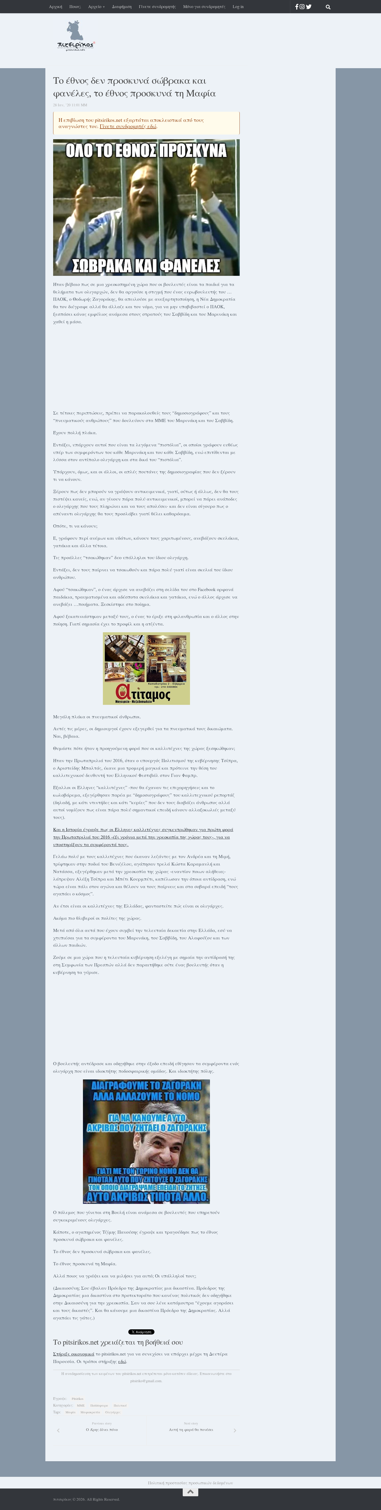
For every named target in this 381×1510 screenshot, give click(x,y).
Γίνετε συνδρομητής (157, 6)
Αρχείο (94, 6)
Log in (238, 6)
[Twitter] (309, 6)
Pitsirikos (77, 1398)
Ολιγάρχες (113, 1412)
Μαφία (71, 1412)
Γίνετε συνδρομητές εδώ (128, 126)
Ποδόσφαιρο (99, 1405)
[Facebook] (296, 6)
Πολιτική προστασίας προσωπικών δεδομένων (190, 1482)
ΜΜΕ (80, 1405)
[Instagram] (302, 6)
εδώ (122, 1361)
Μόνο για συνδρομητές (204, 6)
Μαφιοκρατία (90, 1412)
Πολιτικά (120, 1405)
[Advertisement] (146, 366)
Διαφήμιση (122, 6)
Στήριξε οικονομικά (73, 1354)
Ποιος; (75, 6)
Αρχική (55, 6)
